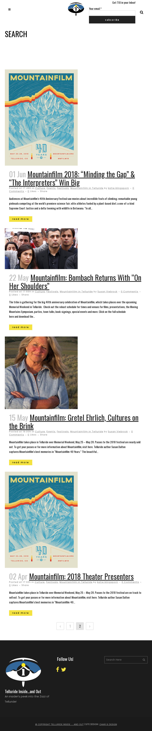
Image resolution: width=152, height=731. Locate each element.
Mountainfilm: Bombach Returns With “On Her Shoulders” (75, 281)
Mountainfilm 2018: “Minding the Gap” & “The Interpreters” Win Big (72, 178)
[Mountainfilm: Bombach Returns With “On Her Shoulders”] (50, 248)
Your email (95, 8)
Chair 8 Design (108, 724)
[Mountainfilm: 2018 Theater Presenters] (50, 520)
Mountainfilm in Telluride (86, 188)
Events (51, 188)
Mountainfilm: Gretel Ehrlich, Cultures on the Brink (73, 421)
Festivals (63, 188)
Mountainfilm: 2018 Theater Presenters (81, 576)
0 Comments (129, 291)
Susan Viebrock (107, 291)
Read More (20, 219)
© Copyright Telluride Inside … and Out (59, 724)
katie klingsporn (118, 188)
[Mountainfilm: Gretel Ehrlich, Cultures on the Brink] (50, 373)
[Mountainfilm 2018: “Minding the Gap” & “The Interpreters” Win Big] (50, 117)
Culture (40, 188)
